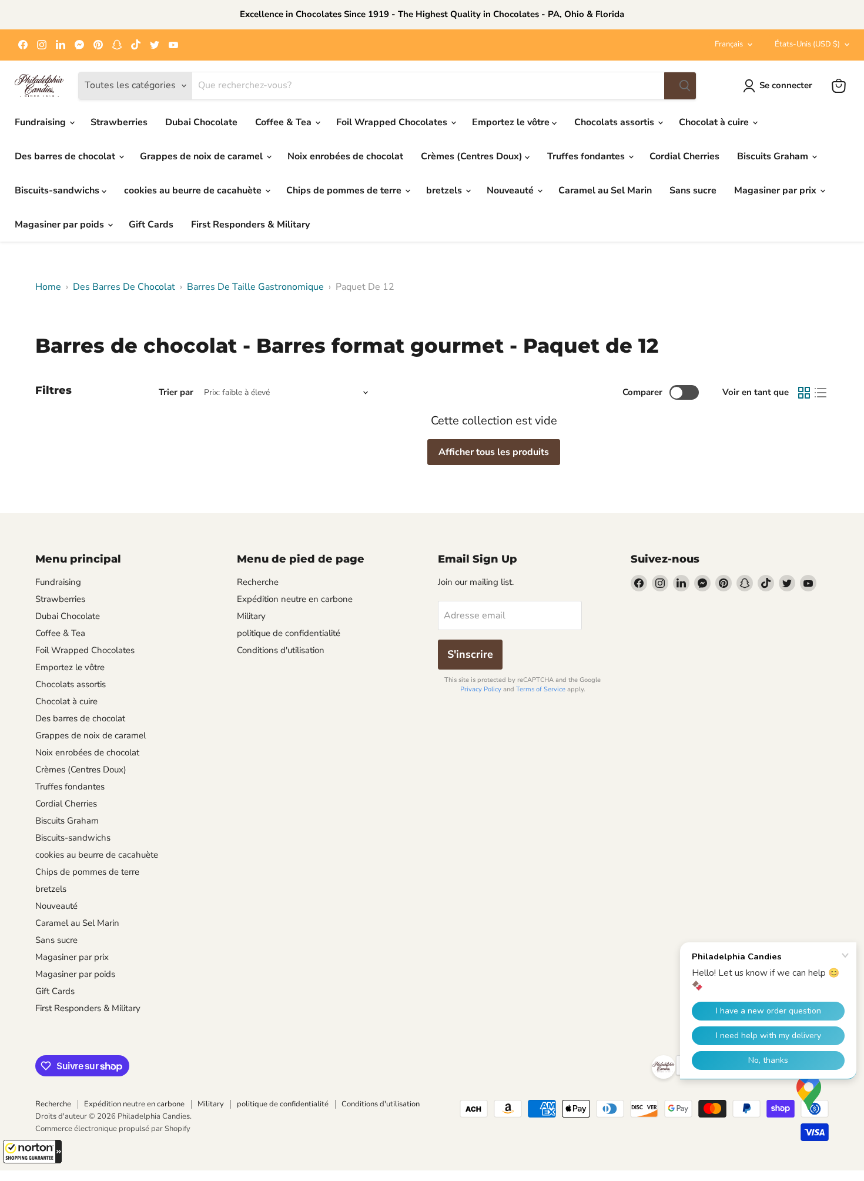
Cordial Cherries (684, 156)
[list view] (820, 392)
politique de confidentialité (288, 633)
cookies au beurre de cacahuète (194, 190)
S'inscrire (470, 654)
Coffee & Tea (284, 122)
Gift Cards (151, 224)
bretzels (445, 190)
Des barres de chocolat (66, 156)
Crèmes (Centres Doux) (473, 156)
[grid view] (804, 392)
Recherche (258, 582)
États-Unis (807, 44)
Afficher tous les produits (493, 452)
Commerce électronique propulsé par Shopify (112, 1128)
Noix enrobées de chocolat (345, 156)
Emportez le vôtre (512, 122)
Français (729, 44)
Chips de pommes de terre (345, 190)
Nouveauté (511, 190)
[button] (32, 1151)
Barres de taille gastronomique (255, 287)
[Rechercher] (680, 85)
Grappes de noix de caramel (202, 156)
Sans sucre (692, 190)
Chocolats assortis (615, 122)
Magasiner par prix (776, 190)
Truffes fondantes (587, 156)
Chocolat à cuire (715, 122)
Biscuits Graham (774, 156)
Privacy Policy (480, 689)
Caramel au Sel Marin (605, 190)
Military (251, 616)
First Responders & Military (250, 224)
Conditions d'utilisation (280, 650)
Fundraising (41, 122)
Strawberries (119, 122)
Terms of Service (540, 689)
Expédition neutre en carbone (295, 599)
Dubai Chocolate (201, 122)
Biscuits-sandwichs (58, 190)
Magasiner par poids (60, 224)
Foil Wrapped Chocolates (393, 122)
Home (48, 287)
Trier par (176, 392)
